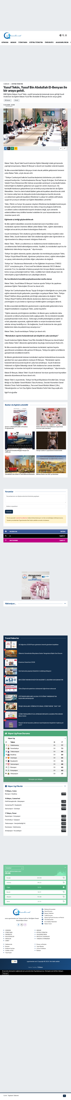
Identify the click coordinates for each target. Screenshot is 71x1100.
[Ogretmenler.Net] (12, 35)
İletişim (7, 946)
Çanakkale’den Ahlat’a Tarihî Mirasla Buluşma (20, 474)
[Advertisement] (35, 557)
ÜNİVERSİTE (49, 42)
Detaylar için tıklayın (35, 779)
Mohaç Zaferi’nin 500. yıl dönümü (47, 474)
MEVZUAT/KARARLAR (43, 936)
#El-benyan (7, 100)
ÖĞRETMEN (22, 42)
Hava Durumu (48, 911)
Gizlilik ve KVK (9, 950)
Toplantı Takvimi (13, 1095)
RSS (15, 961)
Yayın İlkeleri (40, 946)
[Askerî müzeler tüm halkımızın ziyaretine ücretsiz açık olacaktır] (51, 416)
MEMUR (13, 42)
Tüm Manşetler (48, 919)
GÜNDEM (4, 42)
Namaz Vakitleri (49, 913)
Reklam (39, 950)
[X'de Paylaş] (8, 148)
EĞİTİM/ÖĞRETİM (36, 42)
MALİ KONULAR (9, 936)
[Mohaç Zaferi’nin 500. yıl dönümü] (51, 464)
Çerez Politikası (41, 948)
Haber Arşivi (48, 923)
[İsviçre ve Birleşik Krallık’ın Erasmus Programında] (20, 416)
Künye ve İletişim (41, 944)
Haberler (6, 84)
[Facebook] (18, 924)
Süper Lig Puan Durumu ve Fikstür (54, 917)
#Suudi (16, 100)
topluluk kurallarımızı (22, 518)
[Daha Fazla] (15, 148)
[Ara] (63, 35)
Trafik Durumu (48, 915)
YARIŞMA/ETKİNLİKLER (43, 938)
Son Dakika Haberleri (50, 921)
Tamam (5, 973)
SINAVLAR (8, 938)
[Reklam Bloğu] (35, 585)
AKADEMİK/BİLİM (62, 42)
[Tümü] (65, 603)
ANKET (7, 940)
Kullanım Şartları (10, 948)
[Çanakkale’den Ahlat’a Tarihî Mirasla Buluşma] (20, 464)
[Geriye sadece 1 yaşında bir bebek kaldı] (51, 440)
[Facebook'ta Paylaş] (5, 148)
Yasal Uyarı (8, 952)
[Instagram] (25, 924)
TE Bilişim (40, 967)
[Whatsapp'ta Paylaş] (12, 148)
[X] (21, 924)
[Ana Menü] (66, 35)
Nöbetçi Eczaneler (49, 909)
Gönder (9, 512)
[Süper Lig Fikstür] (65, 786)
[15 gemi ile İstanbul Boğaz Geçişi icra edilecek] (20, 440)
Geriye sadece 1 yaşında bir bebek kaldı (49, 450)
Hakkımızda (8, 944)
